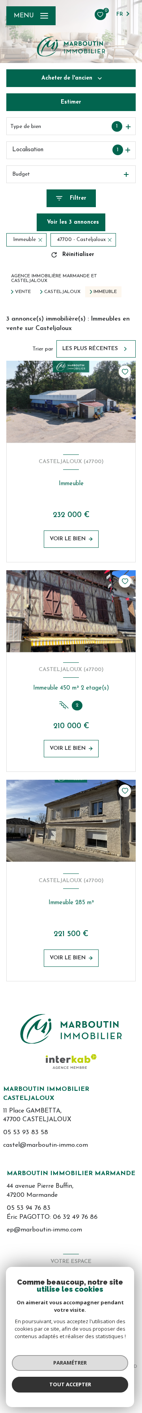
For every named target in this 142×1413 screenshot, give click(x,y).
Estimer (71, 102)
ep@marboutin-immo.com (44, 1230)
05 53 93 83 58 (25, 1132)
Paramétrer (70, 1362)
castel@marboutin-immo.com (45, 1145)
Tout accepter (70, 1384)
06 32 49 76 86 (75, 1217)
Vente (23, 291)
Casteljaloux (62, 291)
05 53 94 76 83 (28, 1208)
